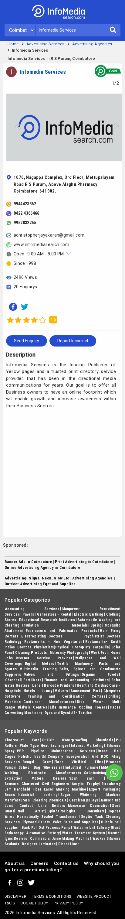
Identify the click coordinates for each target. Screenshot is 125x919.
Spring (96, 625)
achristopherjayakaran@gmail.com (49, 235)
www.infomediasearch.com (41, 244)
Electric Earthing (88, 614)
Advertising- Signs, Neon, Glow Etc (37, 578)
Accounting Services (32, 609)
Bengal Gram (36, 762)
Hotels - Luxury (38, 691)
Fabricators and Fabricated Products (61, 631)
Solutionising (95, 773)
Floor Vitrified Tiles (78, 762)
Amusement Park (86, 691)
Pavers (28, 614)
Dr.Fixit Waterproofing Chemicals (77, 740)
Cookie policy (34, 903)
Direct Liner (68, 844)
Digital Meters (39, 663)
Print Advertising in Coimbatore (84, 561)
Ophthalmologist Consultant (75, 811)
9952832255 (25, 222)
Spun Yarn (86, 778)
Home (13, 44)
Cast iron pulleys (83, 800)
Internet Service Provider (44, 658)
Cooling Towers (93, 707)
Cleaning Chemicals (49, 800)
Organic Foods (100, 674)
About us (15, 863)
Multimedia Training (38, 669)
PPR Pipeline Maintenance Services (56, 751)
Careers (39, 863)
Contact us (66, 863)
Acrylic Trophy (85, 784)
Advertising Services (45, 44)
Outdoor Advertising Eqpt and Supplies (40, 584)
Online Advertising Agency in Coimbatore (42, 567)
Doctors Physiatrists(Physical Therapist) (53, 647)
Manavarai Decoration (89, 806)
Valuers (61, 691)
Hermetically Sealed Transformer (47, 817)
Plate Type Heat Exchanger (44, 745)
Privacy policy (68, 903)
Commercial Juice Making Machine (60, 838)
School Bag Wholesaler (40, 767)
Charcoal (13, 680)
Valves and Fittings (51, 674)
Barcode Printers (59, 685)
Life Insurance (63, 707)
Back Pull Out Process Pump (46, 827)
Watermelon (83, 827)
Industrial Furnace (81, 767)
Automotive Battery (43, 833)
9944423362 (25, 203)
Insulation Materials (55, 625)
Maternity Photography (69, 653)
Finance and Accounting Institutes (76, 680)
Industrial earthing (38, 795)
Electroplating (33, 636)
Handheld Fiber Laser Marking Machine (50, 789)
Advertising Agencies (92, 44)
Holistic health (31, 756)
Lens (36, 685)
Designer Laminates (39, 844)
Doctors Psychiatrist (76, 636)
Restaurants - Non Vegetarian (53, 642)
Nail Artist (31, 811)
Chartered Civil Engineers (45, 784)
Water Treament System (83, 833)
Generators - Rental (54, 614)
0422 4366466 (26, 213)
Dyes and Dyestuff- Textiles (68, 713)
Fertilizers (32, 680)
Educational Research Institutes (47, 620)
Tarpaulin (101, 647)
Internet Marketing (87, 745)
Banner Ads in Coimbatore (28, 561)
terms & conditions (51, 896)
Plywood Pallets (36, 822)
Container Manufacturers (48, 702)
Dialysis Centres (32, 707)
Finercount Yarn (22, 740)
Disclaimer (15, 896)
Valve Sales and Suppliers (75, 822)
